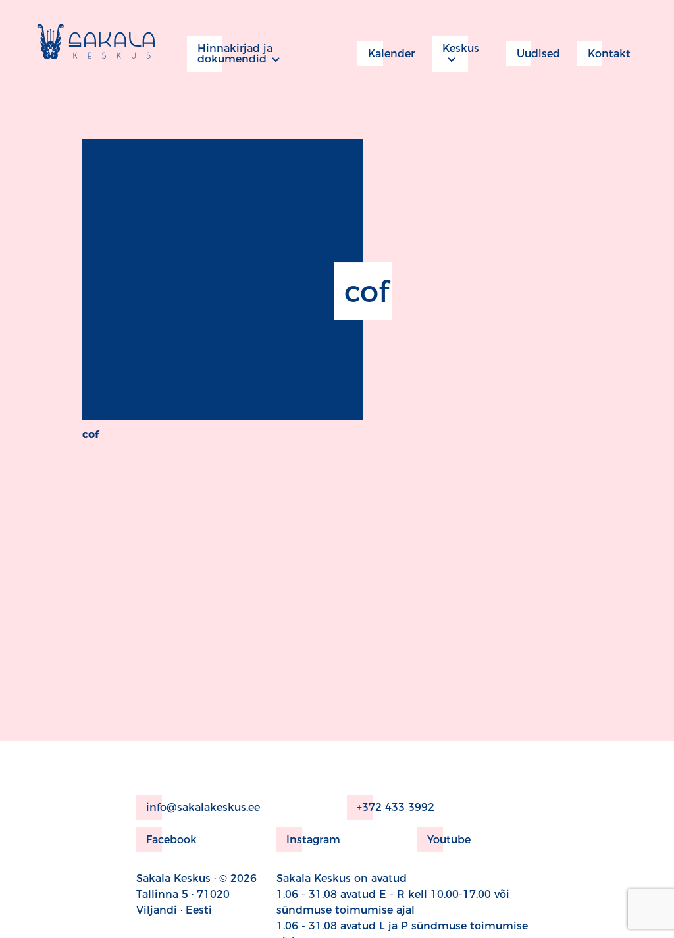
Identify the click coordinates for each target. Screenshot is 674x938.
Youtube (449, 839)
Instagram (313, 839)
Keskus (460, 48)
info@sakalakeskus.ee (203, 807)
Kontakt (609, 53)
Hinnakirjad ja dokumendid (234, 53)
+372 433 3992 (395, 807)
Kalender (391, 53)
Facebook (171, 839)
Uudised (538, 53)
